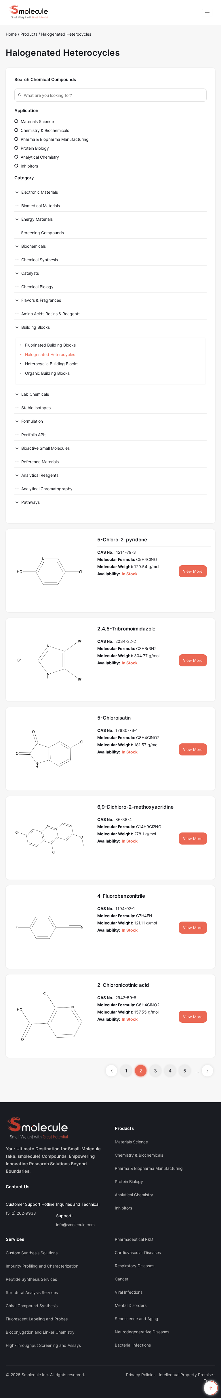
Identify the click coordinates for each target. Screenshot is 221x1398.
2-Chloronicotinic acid (123, 985)
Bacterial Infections (133, 1345)
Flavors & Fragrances (41, 300)
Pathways (30, 502)
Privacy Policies (140, 1374)
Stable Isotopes (36, 407)
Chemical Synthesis (39, 259)
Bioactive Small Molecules (45, 448)
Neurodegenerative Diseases (142, 1331)
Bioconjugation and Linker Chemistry (40, 1332)
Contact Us (17, 1186)
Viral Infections (128, 1292)
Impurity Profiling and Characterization (42, 1266)
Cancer (121, 1278)
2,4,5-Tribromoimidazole (126, 629)
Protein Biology (34, 148)
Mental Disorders (130, 1305)
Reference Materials (40, 461)
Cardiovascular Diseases (138, 1252)
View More (193, 571)
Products (29, 34)
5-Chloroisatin (114, 718)
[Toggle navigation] (207, 12)
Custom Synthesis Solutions (32, 1252)
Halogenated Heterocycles (66, 34)
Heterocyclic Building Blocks (51, 363)
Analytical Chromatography (47, 488)
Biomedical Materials (40, 205)
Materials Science (37, 121)
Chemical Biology (37, 286)
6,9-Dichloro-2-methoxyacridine (135, 807)
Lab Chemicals (35, 394)
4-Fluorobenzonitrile (121, 896)
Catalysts (30, 273)
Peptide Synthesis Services (31, 1279)
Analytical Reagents (39, 475)
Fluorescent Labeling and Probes (37, 1318)
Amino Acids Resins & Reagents (50, 313)
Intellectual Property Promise (186, 1374)
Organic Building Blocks (47, 373)
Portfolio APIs (33, 434)
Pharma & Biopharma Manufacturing (54, 139)
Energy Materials (37, 219)
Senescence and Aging (136, 1318)
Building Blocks (35, 327)
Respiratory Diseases (134, 1265)
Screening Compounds (42, 232)
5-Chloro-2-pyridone (122, 540)
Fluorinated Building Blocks (50, 345)
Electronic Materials (39, 192)
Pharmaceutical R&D (134, 1239)
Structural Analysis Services (32, 1292)
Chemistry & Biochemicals (44, 130)
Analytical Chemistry (39, 157)
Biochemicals (33, 246)
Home (11, 34)
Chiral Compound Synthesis (32, 1305)
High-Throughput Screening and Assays (43, 1345)
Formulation (32, 421)
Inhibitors (29, 166)
